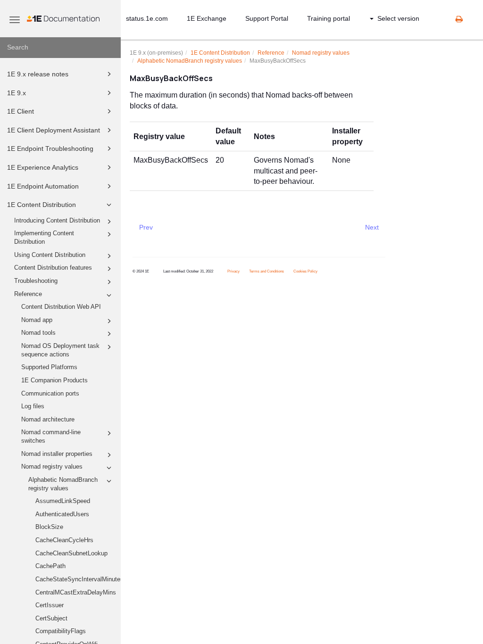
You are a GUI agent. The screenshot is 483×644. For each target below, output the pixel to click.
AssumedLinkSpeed (62, 501)
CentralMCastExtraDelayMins (75, 592)
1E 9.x (16, 93)
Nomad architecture (48, 419)
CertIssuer (49, 605)
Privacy (233, 271)
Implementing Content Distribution (44, 237)
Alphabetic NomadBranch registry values (63, 484)
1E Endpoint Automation (43, 186)
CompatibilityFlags (60, 631)
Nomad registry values (52, 466)
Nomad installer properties (56, 454)
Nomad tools (38, 333)
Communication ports (50, 393)
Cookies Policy (305, 271)
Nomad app (36, 320)
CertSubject (51, 618)
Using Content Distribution (49, 255)
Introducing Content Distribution (57, 220)
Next (372, 227)
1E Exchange (206, 18)
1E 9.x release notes (37, 74)
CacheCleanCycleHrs (64, 540)
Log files (32, 406)
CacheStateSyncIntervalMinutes (78, 579)
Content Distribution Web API (61, 307)
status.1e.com (147, 18)
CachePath (50, 566)
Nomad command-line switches (51, 436)
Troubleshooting (36, 281)
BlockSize (49, 527)
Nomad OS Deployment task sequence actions (60, 350)
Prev (146, 227)
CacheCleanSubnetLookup (71, 553)
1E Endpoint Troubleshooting (50, 148)
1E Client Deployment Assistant (53, 130)
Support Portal (266, 18)
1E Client (20, 111)
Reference (28, 294)
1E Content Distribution (41, 204)
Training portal (328, 18)
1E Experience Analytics (42, 167)
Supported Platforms (49, 367)
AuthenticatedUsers (62, 514)
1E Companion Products (54, 380)
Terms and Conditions (266, 271)
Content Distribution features (53, 267)
